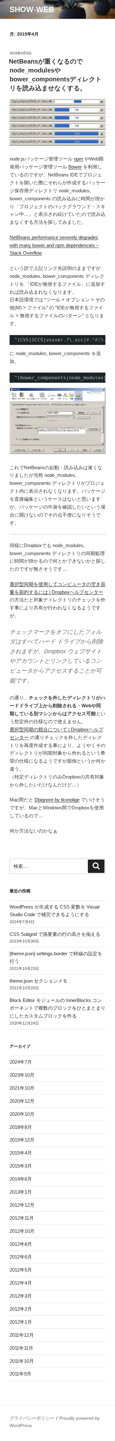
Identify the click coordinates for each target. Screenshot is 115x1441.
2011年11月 (21, 1348)
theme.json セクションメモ (38, 981)
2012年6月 (21, 1256)
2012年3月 (21, 1296)
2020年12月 (22, 1101)
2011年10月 (22, 1361)
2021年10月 (22, 1088)
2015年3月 (21, 1166)
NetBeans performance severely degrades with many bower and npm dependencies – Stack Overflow (54, 245)
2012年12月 (22, 1205)
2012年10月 (22, 1231)
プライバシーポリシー (32, 1418)
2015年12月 (22, 1140)
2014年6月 (21, 1179)
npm (78, 158)
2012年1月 (21, 1322)
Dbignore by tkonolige (57, 799)
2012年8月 (21, 1244)
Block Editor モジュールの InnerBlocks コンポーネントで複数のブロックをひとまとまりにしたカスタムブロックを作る (57, 1008)
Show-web (32, 9)
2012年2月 (21, 1309)
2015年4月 (21, 1153)
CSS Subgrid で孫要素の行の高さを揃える (55, 934)
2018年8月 (21, 1127)
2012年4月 (21, 1283)
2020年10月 (22, 1114)
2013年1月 (21, 1192)
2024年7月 (21, 1062)
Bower (75, 166)
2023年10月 (22, 1075)
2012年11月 (22, 1218)
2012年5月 (21, 1270)
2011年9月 (20, 1373)
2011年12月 (22, 1335)
